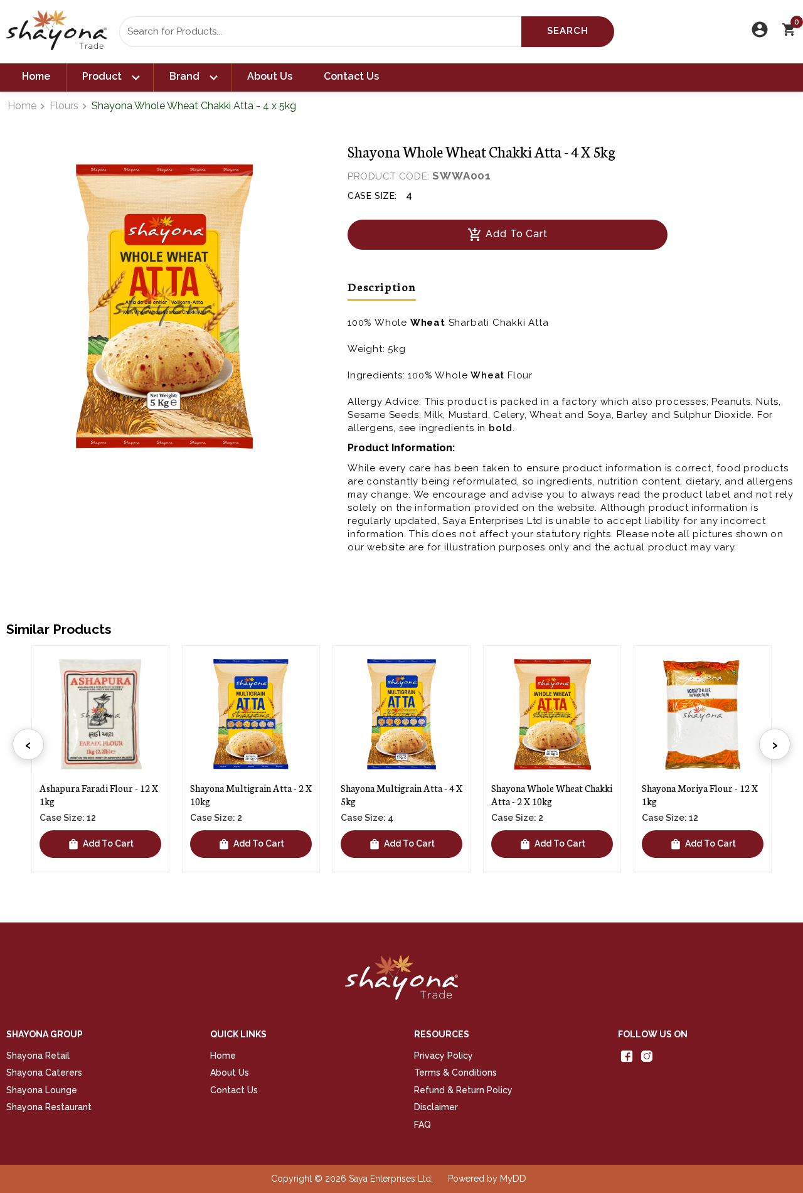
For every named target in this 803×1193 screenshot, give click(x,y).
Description (382, 286)
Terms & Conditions (455, 1072)
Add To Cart (507, 234)
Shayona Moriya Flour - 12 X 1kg (700, 794)
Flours (64, 106)
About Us (269, 76)
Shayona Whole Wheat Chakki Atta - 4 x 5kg (194, 106)
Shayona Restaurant (49, 1107)
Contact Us (351, 76)
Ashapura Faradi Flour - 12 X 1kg (99, 794)
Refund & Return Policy (463, 1090)
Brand (192, 77)
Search (567, 30)
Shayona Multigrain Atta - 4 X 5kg (401, 794)
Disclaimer (436, 1107)
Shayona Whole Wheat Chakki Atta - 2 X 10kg (551, 794)
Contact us (234, 1090)
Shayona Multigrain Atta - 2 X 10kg (251, 794)
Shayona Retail (38, 1056)
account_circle (759, 29)
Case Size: (372, 196)
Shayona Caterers (44, 1072)
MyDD (513, 1178)
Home (36, 76)
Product (109, 77)
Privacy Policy (443, 1056)
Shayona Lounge (41, 1090)
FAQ (422, 1125)
